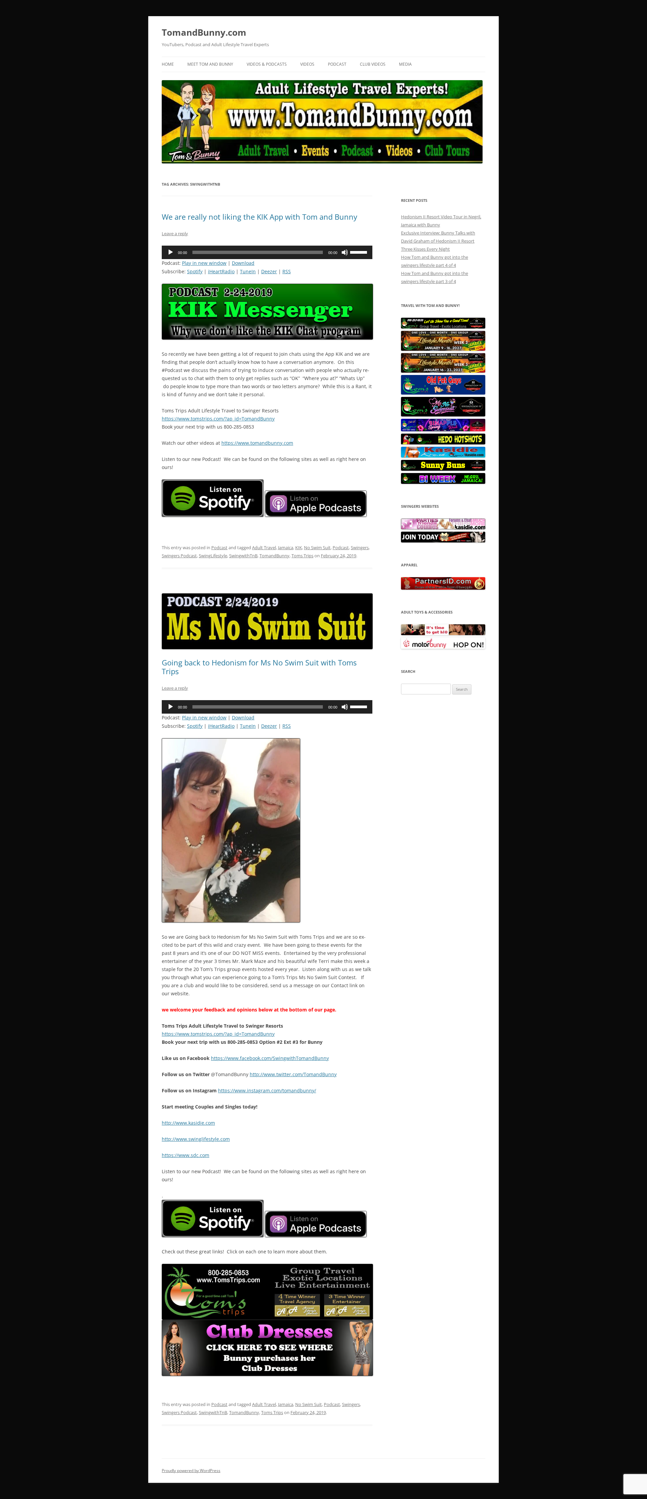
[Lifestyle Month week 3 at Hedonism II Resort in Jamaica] (443, 371)
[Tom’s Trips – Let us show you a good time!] (443, 327)
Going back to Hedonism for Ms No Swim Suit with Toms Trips (259, 666)
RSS (286, 271)
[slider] (359, 252)
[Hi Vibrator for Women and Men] (443, 633)
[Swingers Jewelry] (443, 588)
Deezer (269, 271)
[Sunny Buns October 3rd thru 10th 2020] (443, 469)
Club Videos (373, 64)
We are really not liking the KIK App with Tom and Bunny (259, 217)
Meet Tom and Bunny (210, 64)
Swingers (360, 547)
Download (243, 263)
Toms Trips (302, 556)
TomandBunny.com (204, 32)
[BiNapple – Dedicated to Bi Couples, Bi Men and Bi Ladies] (443, 430)
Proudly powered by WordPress (191, 1470)
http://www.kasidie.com (188, 1123)
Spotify (195, 271)
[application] (267, 252)
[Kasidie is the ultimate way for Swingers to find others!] (443, 528)
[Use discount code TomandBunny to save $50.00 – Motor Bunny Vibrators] (443, 647)
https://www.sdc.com (185, 1155)
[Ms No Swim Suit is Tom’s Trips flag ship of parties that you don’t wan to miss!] (443, 415)
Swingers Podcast (179, 556)
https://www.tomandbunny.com (257, 443)
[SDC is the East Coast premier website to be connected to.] (443, 541)
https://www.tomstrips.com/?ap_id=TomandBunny (218, 418)
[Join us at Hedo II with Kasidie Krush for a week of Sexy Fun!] (443, 456)
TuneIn (248, 271)
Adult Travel (264, 547)
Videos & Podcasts (267, 64)
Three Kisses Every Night (425, 249)
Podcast (337, 64)
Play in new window (204, 263)
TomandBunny (274, 556)
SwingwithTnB (243, 556)
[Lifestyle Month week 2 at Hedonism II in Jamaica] (443, 349)
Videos (307, 64)
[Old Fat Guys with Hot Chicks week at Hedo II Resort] (443, 393)
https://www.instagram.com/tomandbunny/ (267, 1090)
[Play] (170, 252)
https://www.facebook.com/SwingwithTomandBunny (270, 1058)
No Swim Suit (317, 547)
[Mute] (344, 252)
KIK (298, 547)
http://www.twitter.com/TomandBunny (293, 1074)
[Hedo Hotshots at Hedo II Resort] (443, 443)
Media (405, 64)
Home (168, 64)
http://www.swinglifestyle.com (196, 1139)
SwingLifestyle (213, 556)
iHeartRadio (221, 271)
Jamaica (285, 547)
